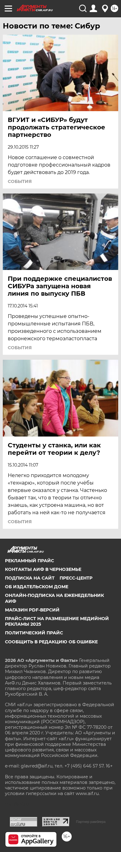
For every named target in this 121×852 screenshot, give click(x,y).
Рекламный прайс (29, 560)
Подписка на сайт (30, 578)
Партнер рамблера (90, 822)
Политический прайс (34, 633)
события (20, 181)
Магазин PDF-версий (32, 610)
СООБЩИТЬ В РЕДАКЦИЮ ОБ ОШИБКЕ (51, 642)
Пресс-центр (76, 578)
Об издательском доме (36, 586)
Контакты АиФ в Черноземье (43, 569)
